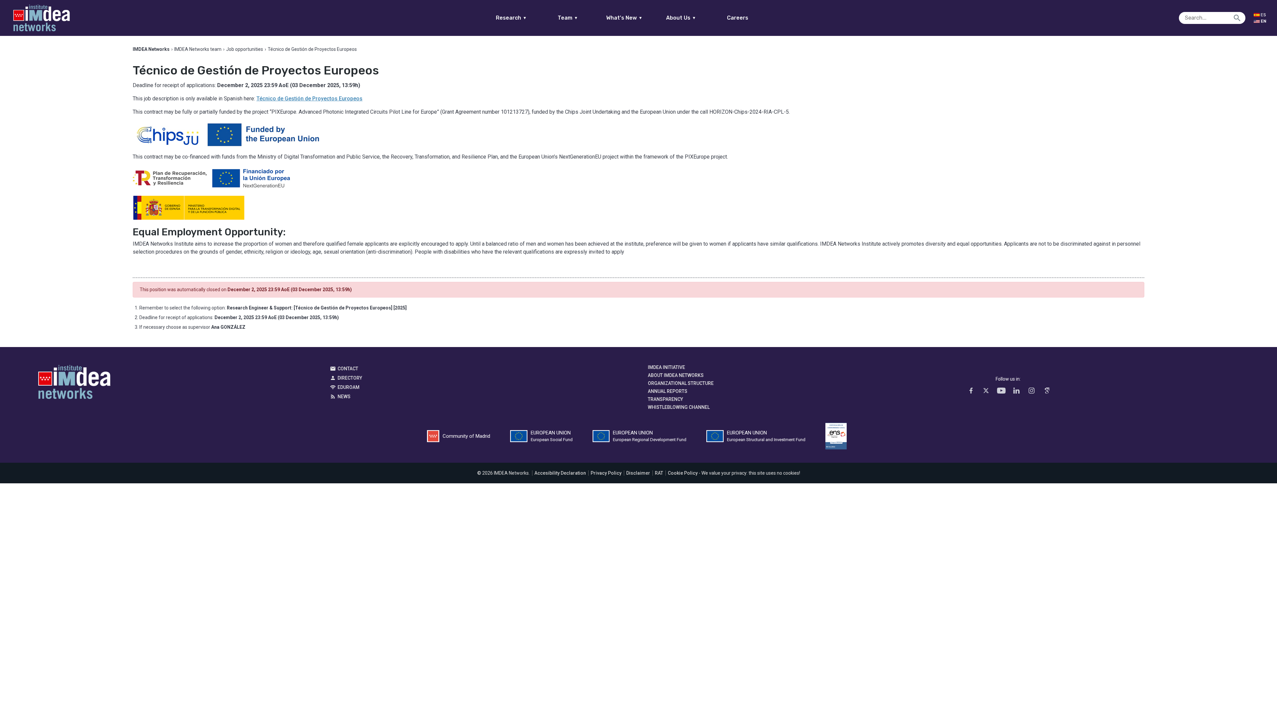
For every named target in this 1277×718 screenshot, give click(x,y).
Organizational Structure (681, 383)
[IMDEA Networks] (41, 18)
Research (511, 18)
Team (568, 18)
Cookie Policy (683, 473)
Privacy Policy (606, 473)
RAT (659, 473)
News (344, 396)
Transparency (665, 399)
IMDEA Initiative (666, 367)
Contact (348, 368)
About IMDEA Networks (676, 375)
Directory (350, 378)
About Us (681, 18)
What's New (624, 18)
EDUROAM (348, 387)
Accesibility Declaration (560, 473)
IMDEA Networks (74, 383)
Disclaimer (638, 473)
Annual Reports (667, 391)
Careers (737, 18)
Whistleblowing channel (679, 407)
